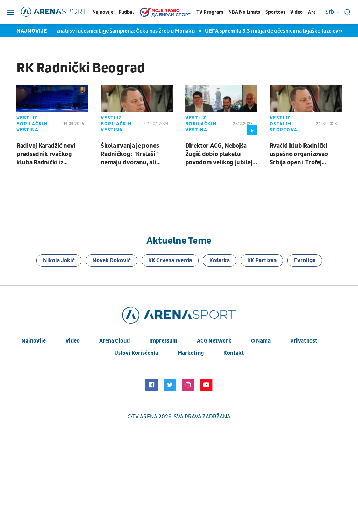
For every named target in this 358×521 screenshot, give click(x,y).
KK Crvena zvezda (170, 260)
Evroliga (304, 260)
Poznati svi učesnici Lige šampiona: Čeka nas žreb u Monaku (119, 31)
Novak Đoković (111, 260)
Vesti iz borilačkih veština (32, 124)
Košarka (219, 260)
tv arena (144, 416)
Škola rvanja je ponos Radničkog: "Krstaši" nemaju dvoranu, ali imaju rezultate (130, 154)
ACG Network (214, 340)
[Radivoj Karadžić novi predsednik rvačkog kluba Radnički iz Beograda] (52, 110)
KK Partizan (262, 260)
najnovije (33, 340)
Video (296, 12)
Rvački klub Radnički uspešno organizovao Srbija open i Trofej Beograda (299, 154)
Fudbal (126, 12)
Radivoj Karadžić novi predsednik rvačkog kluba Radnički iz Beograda (46, 154)
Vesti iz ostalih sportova (284, 124)
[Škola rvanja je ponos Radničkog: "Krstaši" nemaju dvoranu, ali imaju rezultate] (137, 110)
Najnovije (102, 12)
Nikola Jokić (59, 260)
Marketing (191, 353)
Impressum (163, 340)
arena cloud (114, 340)
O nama (261, 340)
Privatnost (303, 340)
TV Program (209, 12)
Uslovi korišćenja (136, 353)
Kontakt (233, 353)
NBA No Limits (244, 12)
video (72, 340)
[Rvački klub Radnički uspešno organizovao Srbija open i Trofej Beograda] (306, 110)
